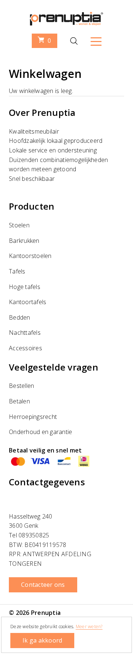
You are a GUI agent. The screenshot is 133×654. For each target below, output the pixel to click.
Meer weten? (89, 626)
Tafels (17, 271)
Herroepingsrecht (33, 417)
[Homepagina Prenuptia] (66, 22)
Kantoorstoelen (30, 256)
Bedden (19, 317)
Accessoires (25, 348)
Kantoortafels (27, 302)
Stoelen (19, 225)
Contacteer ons (43, 585)
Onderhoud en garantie (40, 432)
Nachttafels (25, 332)
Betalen (19, 401)
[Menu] (96, 41)
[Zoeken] (74, 41)
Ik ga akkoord (42, 640)
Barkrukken (24, 241)
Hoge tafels (24, 287)
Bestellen (21, 386)
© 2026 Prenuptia (35, 613)
